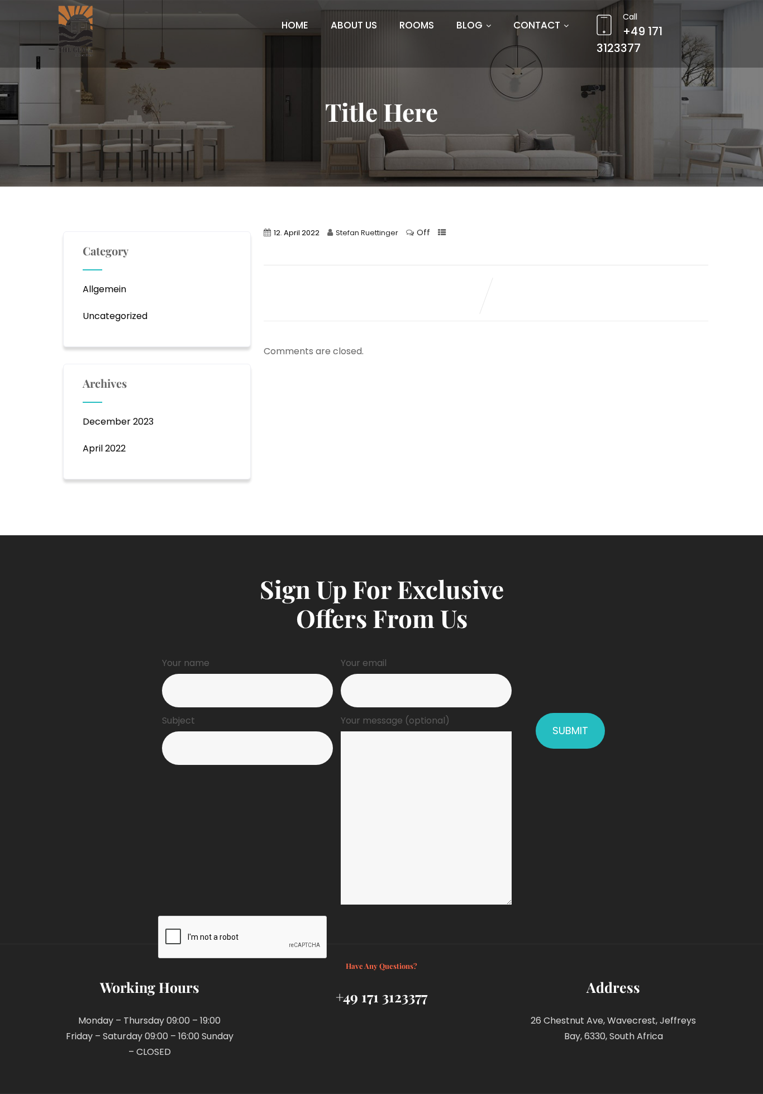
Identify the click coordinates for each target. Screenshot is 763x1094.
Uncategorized (115, 316)
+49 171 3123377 (629, 33)
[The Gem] (75, 31)
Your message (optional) (395, 720)
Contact (536, 25)
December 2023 (118, 421)
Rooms (416, 25)
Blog (469, 25)
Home (295, 25)
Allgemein (104, 289)
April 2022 (104, 448)
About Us (354, 25)
